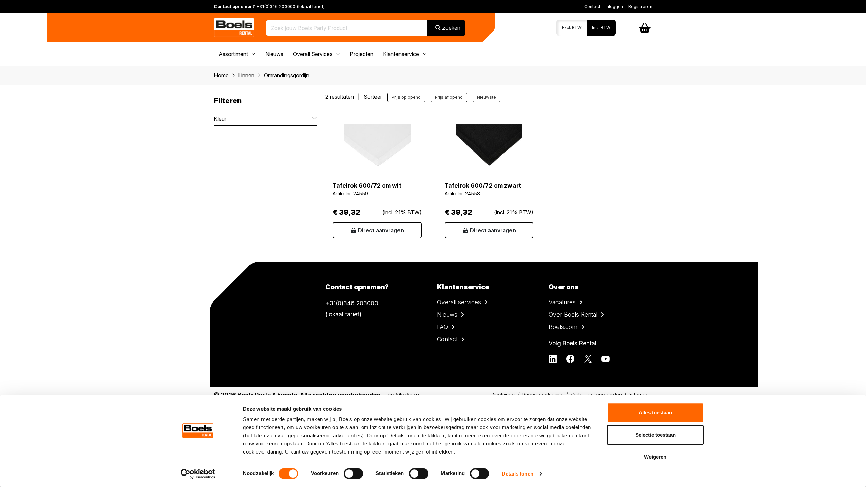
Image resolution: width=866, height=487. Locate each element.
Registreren (640, 6)
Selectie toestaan (655, 435)
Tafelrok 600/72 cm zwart (483, 185)
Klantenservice (401, 54)
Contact (592, 6)
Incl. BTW (601, 27)
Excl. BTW (572, 27)
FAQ (442, 326)
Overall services (459, 302)
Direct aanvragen (380, 230)
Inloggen (614, 6)
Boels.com (563, 326)
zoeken (450, 27)
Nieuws (274, 54)
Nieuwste (486, 97)
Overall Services (313, 54)
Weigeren (655, 457)
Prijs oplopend (406, 97)
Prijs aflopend (449, 97)
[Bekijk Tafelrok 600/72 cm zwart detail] (489, 146)
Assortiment (234, 54)
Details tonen (517, 474)
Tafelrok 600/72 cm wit (367, 185)
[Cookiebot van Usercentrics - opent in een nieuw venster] (198, 474)
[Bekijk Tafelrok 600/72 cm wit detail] (377, 146)
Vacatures (562, 302)
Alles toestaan (655, 412)
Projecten (361, 54)
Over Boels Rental (573, 314)
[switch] (353, 473)
